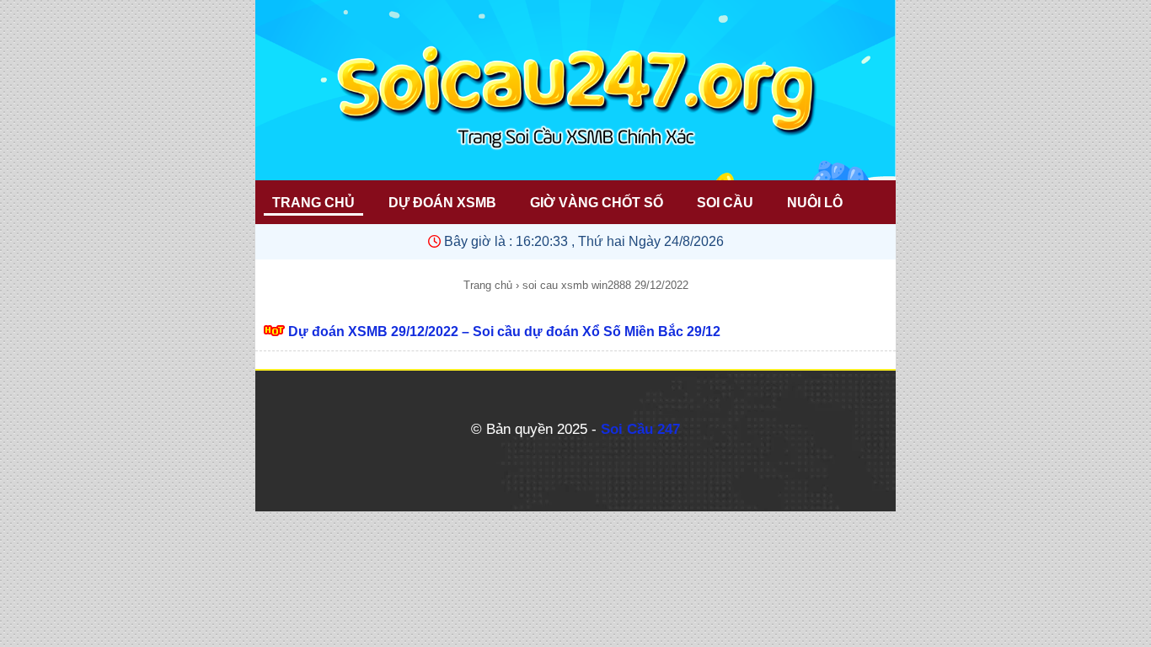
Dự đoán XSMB (442, 202)
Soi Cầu (725, 202)
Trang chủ (487, 285)
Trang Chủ (313, 202)
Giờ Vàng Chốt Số (596, 202)
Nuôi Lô (815, 202)
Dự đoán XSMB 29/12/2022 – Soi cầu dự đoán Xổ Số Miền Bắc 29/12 (504, 331)
